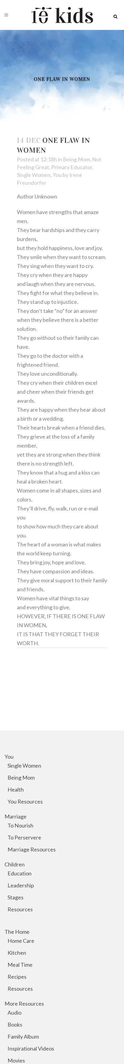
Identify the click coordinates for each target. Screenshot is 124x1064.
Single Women (34, 175)
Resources (20, 909)
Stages (15, 897)
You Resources (25, 801)
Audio (14, 1012)
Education (20, 873)
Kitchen (17, 952)
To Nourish (20, 825)
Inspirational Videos (31, 1048)
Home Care (21, 940)
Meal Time (20, 964)
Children (15, 864)
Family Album (23, 1036)
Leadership (21, 885)
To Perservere (24, 837)
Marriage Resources (32, 849)
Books (15, 1024)
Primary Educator (71, 167)
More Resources (24, 1003)
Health (16, 789)
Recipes (17, 976)
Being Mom (76, 159)
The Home (17, 931)
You (57, 175)
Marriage (15, 816)
